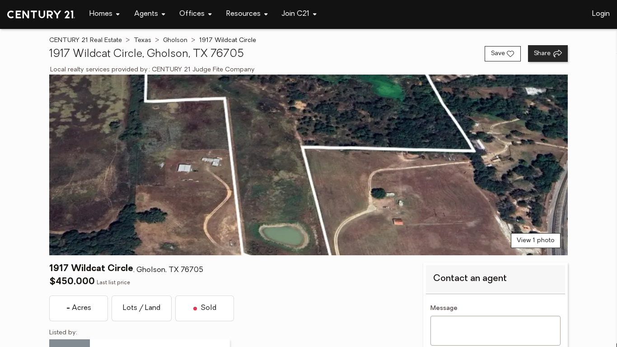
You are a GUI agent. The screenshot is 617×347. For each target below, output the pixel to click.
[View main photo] (308, 165)
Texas (142, 40)
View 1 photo (536, 240)
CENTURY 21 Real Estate (85, 40)
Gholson (175, 40)
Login (601, 14)
